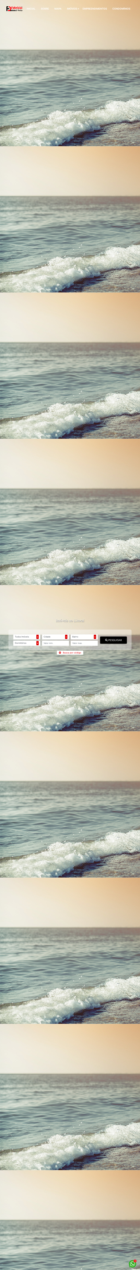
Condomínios (121, 8)
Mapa (58, 8)
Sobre (45, 8)
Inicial (31, 8)
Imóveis (72, 8)
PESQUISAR (115, 640)
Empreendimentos (95, 8)
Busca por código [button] (72, 652)
